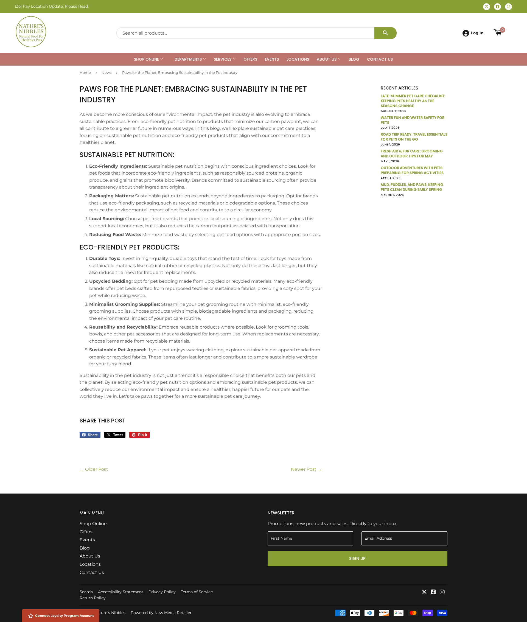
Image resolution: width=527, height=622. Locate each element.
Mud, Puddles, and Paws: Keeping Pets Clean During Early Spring (412, 187)
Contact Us (380, 59)
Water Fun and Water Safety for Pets (412, 120)
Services (223, 59)
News (106, 72)
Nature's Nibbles (109, 612)
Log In (477, 33)
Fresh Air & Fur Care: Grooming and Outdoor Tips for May (412, 154)
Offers (250, 59)
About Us (327, 59)
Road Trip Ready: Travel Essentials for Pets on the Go (414, 137)
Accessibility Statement (120, 592)
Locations (298, 59)
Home (85, 72)
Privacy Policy (162, 592)
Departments (189, 59)
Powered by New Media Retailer (161, 612)
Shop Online (147, 59)
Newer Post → (306, 469)
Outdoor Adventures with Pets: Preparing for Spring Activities (412, 170)
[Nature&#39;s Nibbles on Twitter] (424, 592)
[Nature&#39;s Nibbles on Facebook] (433, 592)
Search (86, 592)
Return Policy (93, 598)
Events (272, 59)
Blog (354, 59)
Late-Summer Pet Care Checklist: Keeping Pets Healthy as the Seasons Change (413, 100)
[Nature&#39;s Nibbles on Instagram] (442, 592)
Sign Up (357, 558)
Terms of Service (197, 592)
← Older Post (94, 469)
